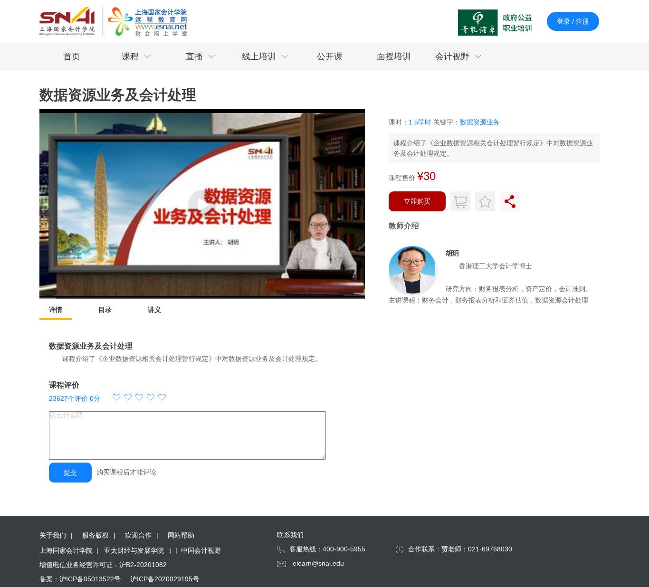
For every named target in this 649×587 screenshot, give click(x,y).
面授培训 (394, 56)
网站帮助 (181, 535)
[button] (139, 398)
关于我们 (52, 535)
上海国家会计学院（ (69, 550)
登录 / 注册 (573, 21)
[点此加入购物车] (460, 201)
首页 (71, 56)
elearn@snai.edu (318, 563)
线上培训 (265, 56)
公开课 (330, 56)
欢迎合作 (138, 535)
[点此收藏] (485, 201)
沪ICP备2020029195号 (164, 579)
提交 (70, 472)
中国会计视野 (201, 550)
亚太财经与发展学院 (134, 550)
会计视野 (458, 56)
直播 (200, 56)
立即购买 (417, 201)
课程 (136, 56)
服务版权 (95, 535)
